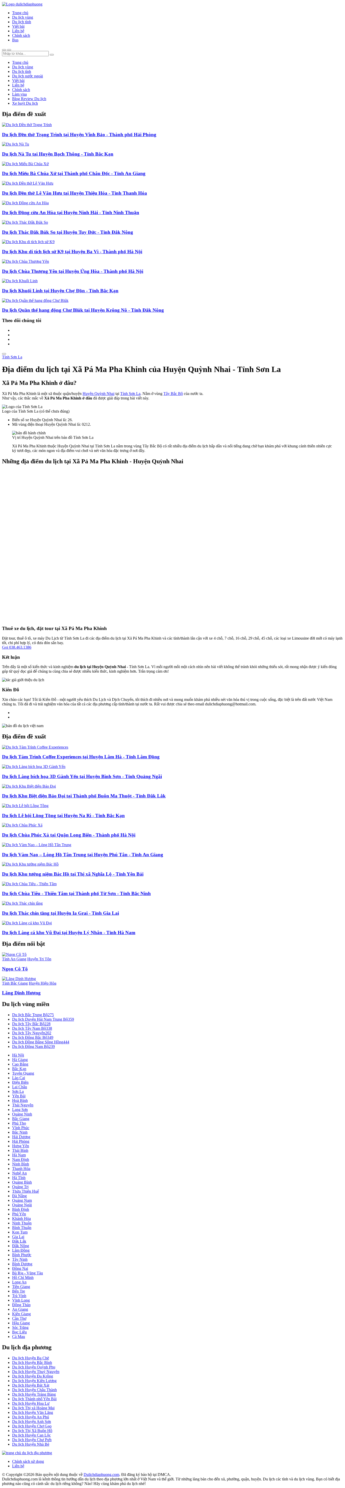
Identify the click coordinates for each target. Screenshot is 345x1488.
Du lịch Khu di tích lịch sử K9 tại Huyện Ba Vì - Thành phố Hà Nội (72, 251)
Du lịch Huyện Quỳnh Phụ (33, 1367)
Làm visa (19, 94)
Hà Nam (19, 1155)
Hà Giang (20, 1059)
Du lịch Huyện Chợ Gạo (32, 1426)
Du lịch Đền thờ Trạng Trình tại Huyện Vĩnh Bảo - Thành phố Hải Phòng (79, 134)
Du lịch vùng (22, 17)
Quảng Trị (20, 1187)
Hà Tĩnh (19, 1178)
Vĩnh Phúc (20, 1128)
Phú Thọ (19, 1123)
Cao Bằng (20, 1064)
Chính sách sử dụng (28, 1461)
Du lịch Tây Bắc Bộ (31, 1024)
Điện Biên (20, 1082)
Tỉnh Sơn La (12, 357)
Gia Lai (18, 1237)
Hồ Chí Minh (23, 1277)
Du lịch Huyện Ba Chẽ (30, 1358)
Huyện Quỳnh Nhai (98, 393)
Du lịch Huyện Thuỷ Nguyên (35, 1371)
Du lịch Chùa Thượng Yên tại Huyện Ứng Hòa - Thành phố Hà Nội (72, 271)
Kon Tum (20, 1232)
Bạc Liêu (19, 1332)
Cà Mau (18, 1336)
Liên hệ (18, 31)
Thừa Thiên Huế (25, 1191)
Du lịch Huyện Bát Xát (30, 1385)
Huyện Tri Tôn (39, 959)
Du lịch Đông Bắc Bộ (32, 1037)
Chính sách (21, 35)
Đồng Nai (20, 1268)
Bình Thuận (21, 1227)
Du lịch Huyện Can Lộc (31, 1435)
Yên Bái (19, 1096)
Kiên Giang (21, 1314)
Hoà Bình (20, 1100)
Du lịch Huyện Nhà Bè (30, 1444)
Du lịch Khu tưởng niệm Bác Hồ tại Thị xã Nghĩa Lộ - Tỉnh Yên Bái (72, 874)
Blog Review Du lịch (29, 99)
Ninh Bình (20, 1164)
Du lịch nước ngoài (27, 76)
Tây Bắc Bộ (173, 393)
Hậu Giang (21, 1323)
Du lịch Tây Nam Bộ (32, 1028)
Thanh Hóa (21, 1168)
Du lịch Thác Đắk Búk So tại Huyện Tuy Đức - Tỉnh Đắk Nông (67, 232)
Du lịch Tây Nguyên (31, 1033)
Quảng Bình (22, 1182)
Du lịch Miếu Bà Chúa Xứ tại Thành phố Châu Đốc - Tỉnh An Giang (73, 173)
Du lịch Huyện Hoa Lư (31, 1403)
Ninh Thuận (22, 1223)
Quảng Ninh (22, 1114)
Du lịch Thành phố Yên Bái (34, 1399)
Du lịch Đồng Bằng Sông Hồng (40, 1042)
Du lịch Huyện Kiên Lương (34, 1381)
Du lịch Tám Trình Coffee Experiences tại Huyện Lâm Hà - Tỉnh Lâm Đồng (81, 756)
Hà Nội (18, 1055)
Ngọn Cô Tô (15, 968)
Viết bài (18, 26)
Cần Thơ (19, 1318)
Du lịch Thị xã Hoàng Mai (33, 1408)
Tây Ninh (20, 1259)
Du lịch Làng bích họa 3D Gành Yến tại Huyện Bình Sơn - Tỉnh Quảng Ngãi (82, 776)
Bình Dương (22, 1264)
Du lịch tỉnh (21, 22)
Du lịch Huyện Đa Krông (32, 1376)
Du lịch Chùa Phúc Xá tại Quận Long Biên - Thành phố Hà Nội (68, 835)
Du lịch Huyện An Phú (30, 1417)
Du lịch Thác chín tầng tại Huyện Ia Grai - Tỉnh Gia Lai (60, 913)
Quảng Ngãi (22, 1205)
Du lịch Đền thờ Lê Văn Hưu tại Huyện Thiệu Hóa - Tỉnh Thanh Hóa (74, 193)
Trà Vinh (19, 1296)
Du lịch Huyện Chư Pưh (32, 1440)
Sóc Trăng (20, 1327)
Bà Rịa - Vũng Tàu (27, 1273)
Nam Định (20, 1159)
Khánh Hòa (21, 1218)
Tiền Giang (21, 1286)
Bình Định (20, 1209)
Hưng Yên (20, 1146)
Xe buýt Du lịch (25, 103)
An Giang (20, 1309)
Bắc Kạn (19, 1069)
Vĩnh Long (21, 1300)
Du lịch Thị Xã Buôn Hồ (32, 1430)
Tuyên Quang (23, 1073)
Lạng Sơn (20, 1109)
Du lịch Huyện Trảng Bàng (34, 1394)
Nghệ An (19, 1173)
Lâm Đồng (21, 1250)
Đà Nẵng (19, 1196)
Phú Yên (19, 1214)
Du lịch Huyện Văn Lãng (32, 1412)
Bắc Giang (20, 1119)
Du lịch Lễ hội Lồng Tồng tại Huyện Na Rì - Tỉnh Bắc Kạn (63, 815)
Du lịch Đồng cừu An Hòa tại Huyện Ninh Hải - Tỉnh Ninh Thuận (70, 212)
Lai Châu (19, 1087)
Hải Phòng (20, 1141)
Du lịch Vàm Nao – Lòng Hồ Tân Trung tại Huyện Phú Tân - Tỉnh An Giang (82, 854)
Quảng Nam (22, 1200)
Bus (15, 40)
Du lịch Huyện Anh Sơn (31, 1421)
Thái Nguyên (22, 1105)
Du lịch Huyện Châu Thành (34, 1390)
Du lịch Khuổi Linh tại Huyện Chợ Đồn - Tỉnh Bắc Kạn (60, 290)
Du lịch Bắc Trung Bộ (33, 1015)
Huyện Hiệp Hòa (42, 983)
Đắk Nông (20, 1246)
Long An (19, 1282)
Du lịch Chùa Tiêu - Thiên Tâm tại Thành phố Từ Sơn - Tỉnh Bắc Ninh (76, 893)
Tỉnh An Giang (14, 959)
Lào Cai (18, 1078)
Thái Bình (20, 1150)
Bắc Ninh (20, 1132)
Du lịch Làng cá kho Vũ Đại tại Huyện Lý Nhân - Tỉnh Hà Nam (68, 932)
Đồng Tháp (21, 1305)
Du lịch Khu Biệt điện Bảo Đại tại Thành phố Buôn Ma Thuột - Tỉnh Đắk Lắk (84, 795)
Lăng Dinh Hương (21, 992)
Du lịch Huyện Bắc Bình (32, 1362)
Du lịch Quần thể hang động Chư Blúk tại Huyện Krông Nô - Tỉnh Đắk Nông (83, 310)
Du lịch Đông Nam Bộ (33, 1046)
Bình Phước (21, 1255)
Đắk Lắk (19, 1241)
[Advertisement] (153, 545)
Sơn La (18, 1091)
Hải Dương (21, 1137)
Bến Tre (18, 1291)
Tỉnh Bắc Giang (15, 983)
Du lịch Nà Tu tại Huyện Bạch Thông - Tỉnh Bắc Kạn (57, 154)
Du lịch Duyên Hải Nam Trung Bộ (43, 1019)
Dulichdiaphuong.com (101, 1474)
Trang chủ (20, 13)
